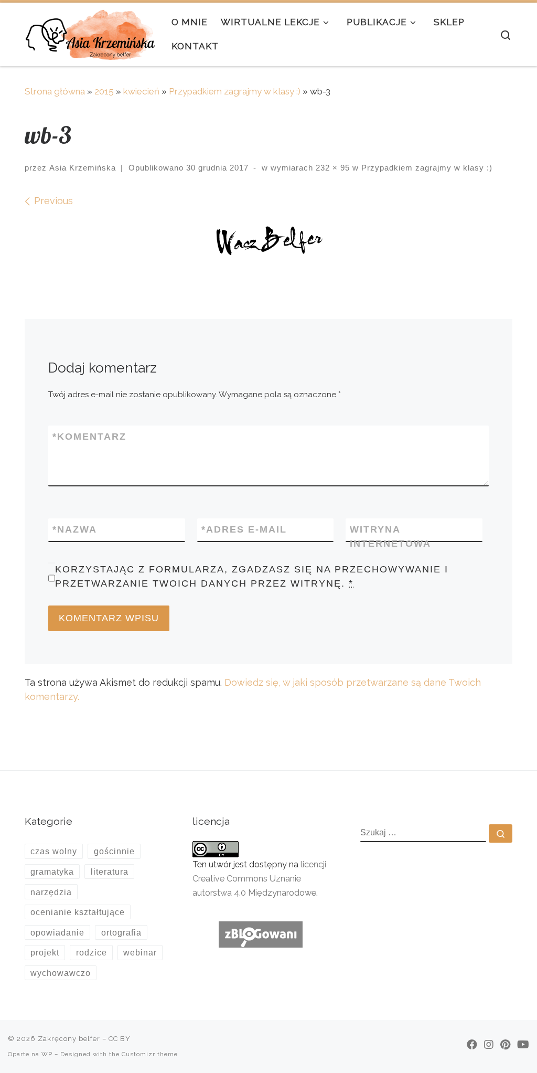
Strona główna (55, 91)
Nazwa (74, 529)
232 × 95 (331, 167)
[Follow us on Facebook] (472, 1045)
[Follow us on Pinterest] (505, 1045)
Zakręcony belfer (69, 1039)
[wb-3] (268, 243)
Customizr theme (150, 1054)
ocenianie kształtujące (77, 912)
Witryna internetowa (390, 536)
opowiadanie (57, 932)
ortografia (121, 932)
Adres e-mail (244, 529)
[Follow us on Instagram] (488, 1045)
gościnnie (114, 851)
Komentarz (89, 436)
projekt (44, 952)
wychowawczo (60, 973)
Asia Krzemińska (82, 167)
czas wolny (53, 851)
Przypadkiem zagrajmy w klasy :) (234, 91)
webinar (140, 952)
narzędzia (51, 892)
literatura (109, 871)
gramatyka (52, 871)
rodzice (91, 952)
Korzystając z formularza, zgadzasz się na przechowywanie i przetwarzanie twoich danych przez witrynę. (251, 576)
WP (46, 1054)
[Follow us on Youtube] (523, 1045)
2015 (104, 91)
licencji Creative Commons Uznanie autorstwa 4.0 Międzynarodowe (259, 878)
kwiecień (141, 91)
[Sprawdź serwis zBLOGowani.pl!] (261, 934)
